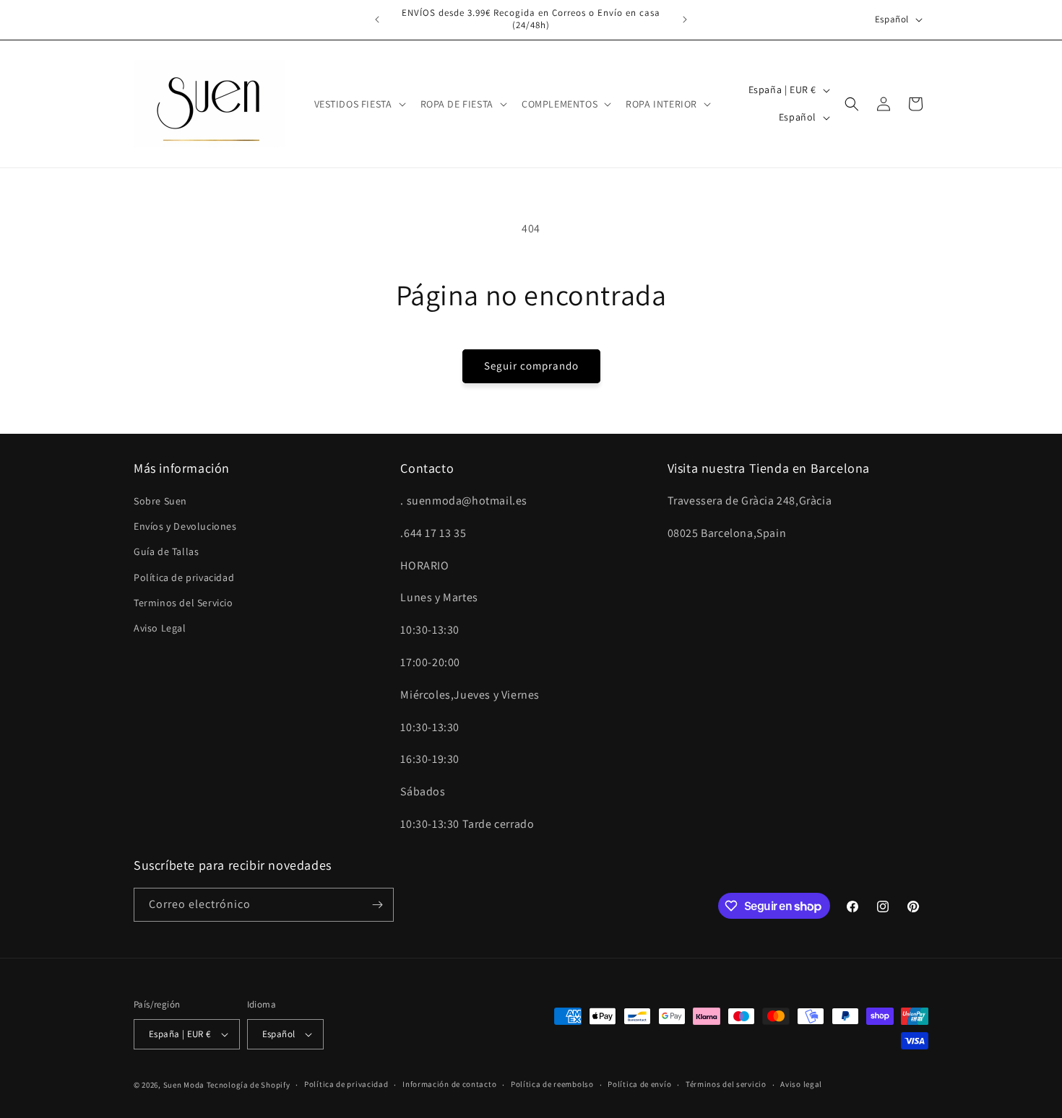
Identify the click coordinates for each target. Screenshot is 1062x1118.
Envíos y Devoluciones (185, 526)
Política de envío (639, 1084)
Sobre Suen (160, 500)
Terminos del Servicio (183, 602)
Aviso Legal (160, 627)
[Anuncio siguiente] (685, 19)
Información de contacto (449, 1084)
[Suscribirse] (377, 905)
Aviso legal (801, 1084)
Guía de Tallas (166, 551)
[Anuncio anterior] (377, 19)
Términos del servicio (726, 1084)
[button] (359, 104)
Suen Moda (183, 1085)
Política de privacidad (184, 577)
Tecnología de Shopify (248, 1085)
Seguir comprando (531, 365)
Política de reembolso (552, 1084)
